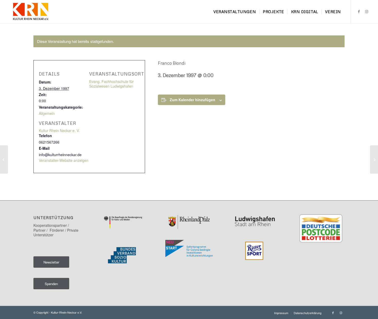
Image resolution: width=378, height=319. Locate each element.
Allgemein (47, 113)
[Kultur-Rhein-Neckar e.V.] (30, 11)
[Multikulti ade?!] (4, 159)
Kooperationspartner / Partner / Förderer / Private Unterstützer (55, 230)
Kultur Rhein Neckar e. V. (59, 130)
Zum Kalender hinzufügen (192, 99)
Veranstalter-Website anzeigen (63, 160)
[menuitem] (234, 11)
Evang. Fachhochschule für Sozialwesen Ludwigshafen (111, 84)
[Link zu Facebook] (359, 11)
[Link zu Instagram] (367, 11)
